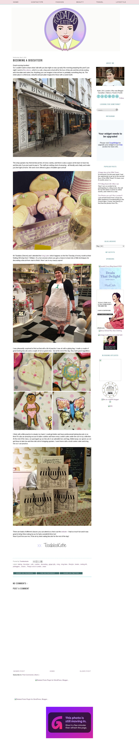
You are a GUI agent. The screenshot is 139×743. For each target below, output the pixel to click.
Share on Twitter (71, 573)
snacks (23, 566)
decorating (44, 564)
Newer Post (19, 671)
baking (20, 564)
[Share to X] (39, 561)
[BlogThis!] (36, 561)
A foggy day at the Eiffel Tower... (109, 172)
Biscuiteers (27, 70)
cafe (32, 564)
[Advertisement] (52, 653)
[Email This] (34, 561)
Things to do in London (34, 566)
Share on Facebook (24, 573)
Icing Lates (45, 256)
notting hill (83, 564)
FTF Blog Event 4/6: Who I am (108, 184)
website (64, 532)
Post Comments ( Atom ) (30, 675)
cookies (37, 564)
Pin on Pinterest (48, 573)
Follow (121, 98)
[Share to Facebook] (41, 561)
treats (44, 566)
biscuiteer (26, 564)
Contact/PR (37, 2)
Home (16, 2)
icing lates (64, 564)
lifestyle (71, 564)
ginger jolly (52, 564)
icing (58, 564)
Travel (99, 2)
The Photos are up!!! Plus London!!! (110, 195)
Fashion (60, 2)
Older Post (85, 671)
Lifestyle (121, 2)
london (77, 564)
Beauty (80, 2)
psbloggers (16, 566)
